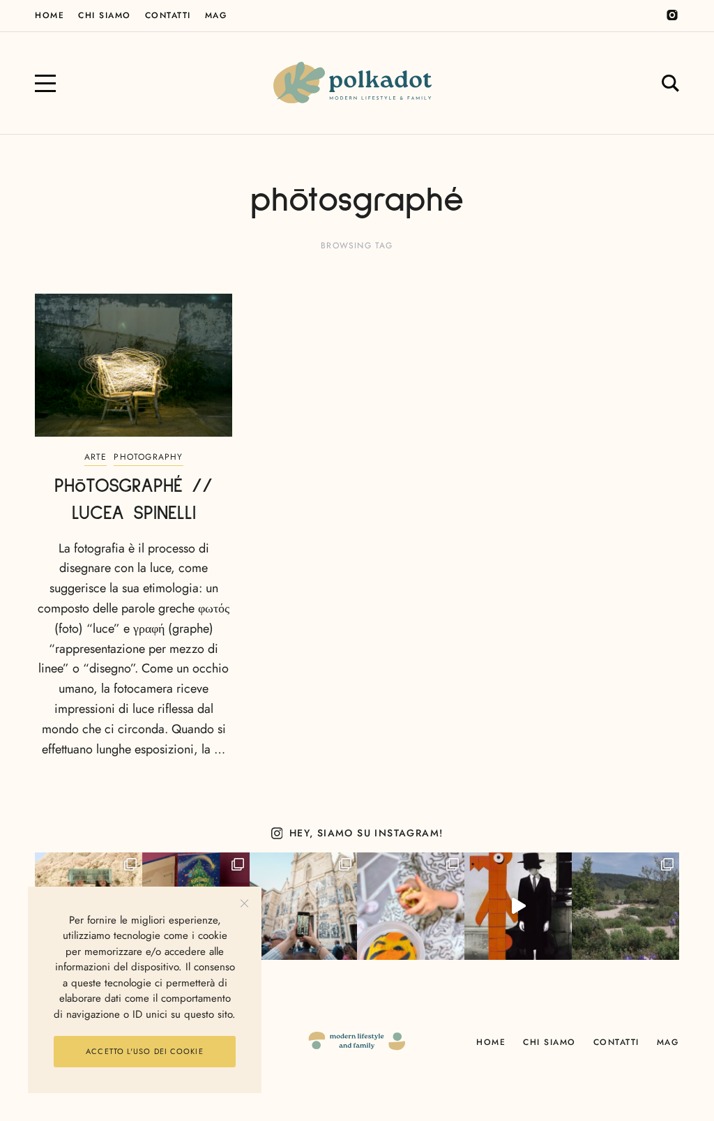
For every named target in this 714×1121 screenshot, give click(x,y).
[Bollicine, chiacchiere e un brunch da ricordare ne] (625, 906)
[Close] (244, 903)
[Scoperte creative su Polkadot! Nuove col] (303, 906)
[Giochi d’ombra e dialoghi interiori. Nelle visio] (518, 906)
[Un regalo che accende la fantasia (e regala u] (410, 906)
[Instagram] (672, 15)
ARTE (95, 457)
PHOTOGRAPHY (148, 457)
